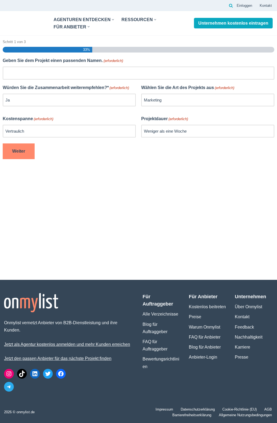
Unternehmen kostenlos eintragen (233, 23)
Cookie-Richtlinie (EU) (239, 409)
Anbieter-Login (203, 357)
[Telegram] (9, 387)
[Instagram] (9, 374)
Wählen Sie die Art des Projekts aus (187, 87)
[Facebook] (61, 374)
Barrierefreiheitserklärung (191, 415)
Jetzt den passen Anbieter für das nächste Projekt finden (57, 358)
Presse (241, 357)
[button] (113, 20)
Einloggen (244, 6)
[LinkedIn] (35, 374)
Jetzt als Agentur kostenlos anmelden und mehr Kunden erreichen (67, 344)
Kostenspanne (28, 118)
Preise (195, 316)
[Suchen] (231, 6)
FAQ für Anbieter (204, 337)
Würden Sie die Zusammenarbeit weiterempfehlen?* (66, 87)
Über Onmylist (248, 306)
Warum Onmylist (204, 327)
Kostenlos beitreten (207, 306)
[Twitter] (48, 374)
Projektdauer (164, 118)
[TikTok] (22, 374)
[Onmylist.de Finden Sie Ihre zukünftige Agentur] (24, 23)
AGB (268, 409)
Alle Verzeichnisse (160, 314)
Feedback (244, 327)
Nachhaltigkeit (248, 337)
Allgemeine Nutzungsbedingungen (245, 415)
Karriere (242, 347)
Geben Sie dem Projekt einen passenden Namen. (63, 60)
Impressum (164, 409)
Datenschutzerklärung (198, 409)
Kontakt (266, 6)
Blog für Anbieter (205, 347)
